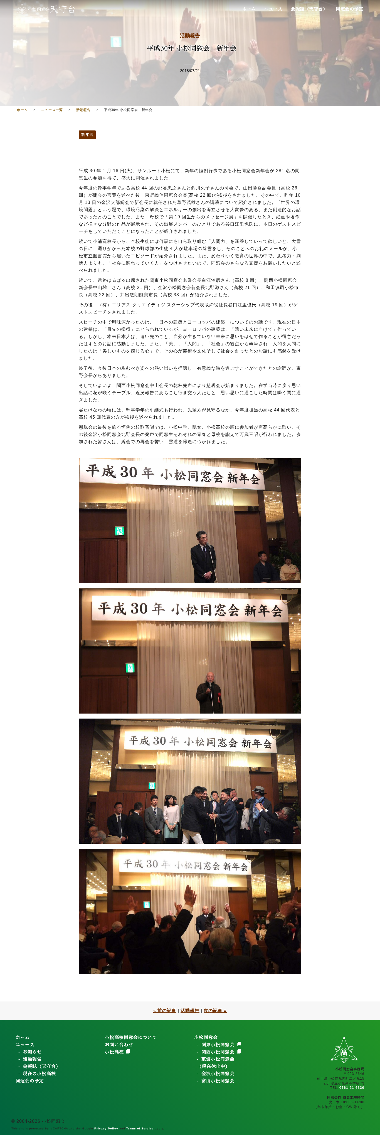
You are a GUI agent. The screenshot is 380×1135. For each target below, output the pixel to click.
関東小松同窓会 (218, 1045)
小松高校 (115, 1052)
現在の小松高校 (39, 1074)
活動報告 (190, 35)
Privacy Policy (106, 1128)
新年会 (87, 135)
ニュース (273, 9)
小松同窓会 (206, 1037)
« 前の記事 (164, 1010)
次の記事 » (215, 1010)
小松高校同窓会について (131, 1037)
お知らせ (32, 1052)
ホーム (249, 9)
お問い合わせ (119, 1045)
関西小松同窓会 (218, 1052)
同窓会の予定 (349, 9)
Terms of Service (140, 1128)
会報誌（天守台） (309, 9)
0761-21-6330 (351, 1088)
